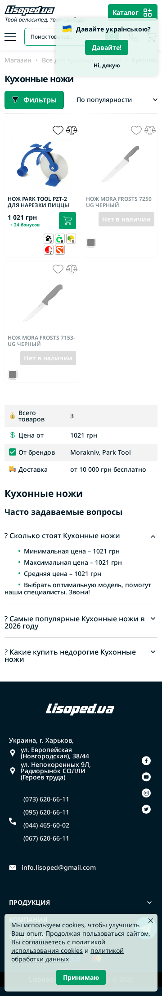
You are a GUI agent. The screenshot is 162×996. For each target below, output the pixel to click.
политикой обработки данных (67, 954)
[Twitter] (146, 809)
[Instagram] (146, 792)
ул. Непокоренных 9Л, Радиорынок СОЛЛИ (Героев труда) (56, 770)
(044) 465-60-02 (46, 825)
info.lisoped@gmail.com (59, 867)
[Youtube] (146, 776)
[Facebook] (146, 760)
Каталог (125, 12)
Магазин (18, 60)
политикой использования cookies (58, 946)
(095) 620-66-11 (46, 812)
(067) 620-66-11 (46, 838)
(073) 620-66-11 (46, 799)
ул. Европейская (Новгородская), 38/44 (55, 753)
